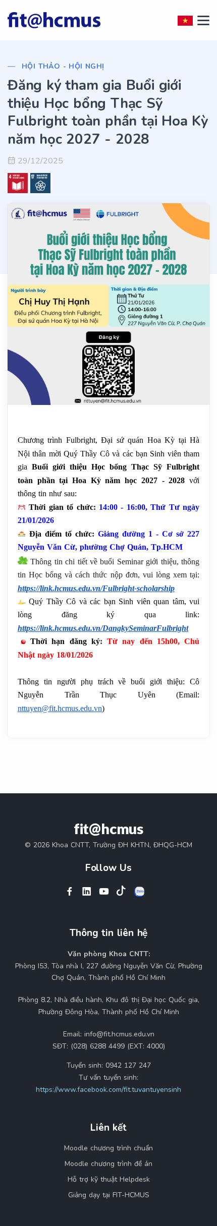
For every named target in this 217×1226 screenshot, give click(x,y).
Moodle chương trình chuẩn (108, 1148)
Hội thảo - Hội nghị (63, 66)
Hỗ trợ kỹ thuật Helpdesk (109, 1179)
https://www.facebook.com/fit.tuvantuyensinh (108, 1089)
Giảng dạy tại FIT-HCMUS (108, 1195)
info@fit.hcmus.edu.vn (119, 1034)
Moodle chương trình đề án (108, 1164)
